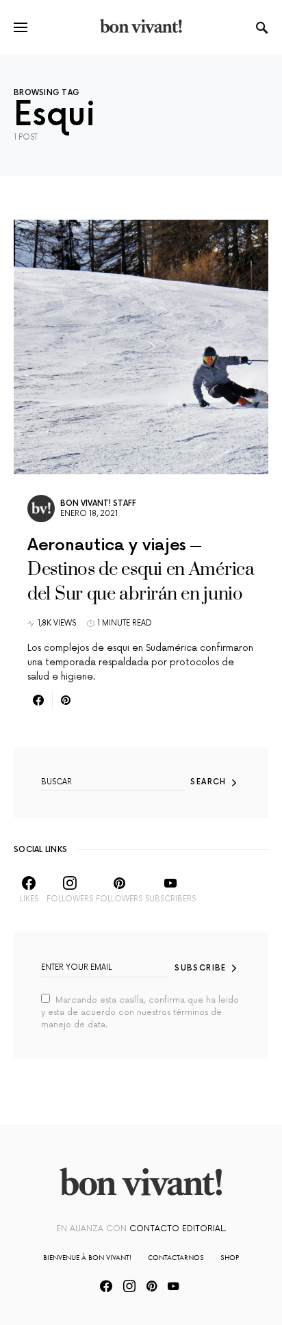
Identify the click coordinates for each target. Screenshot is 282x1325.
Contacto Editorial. (177, 1229)
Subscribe (200, 968)
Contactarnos (176, 1257)
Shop (229, 1257)
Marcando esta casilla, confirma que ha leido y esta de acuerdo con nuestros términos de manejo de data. (140, 1012)
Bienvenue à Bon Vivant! (87, 1257)
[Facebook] (106, 1286)
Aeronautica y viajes (106, 545)
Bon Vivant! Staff (98, 503)
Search (208, 781)
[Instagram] (129, 1286)
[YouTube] (173, 1286)
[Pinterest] (151, 1286)
